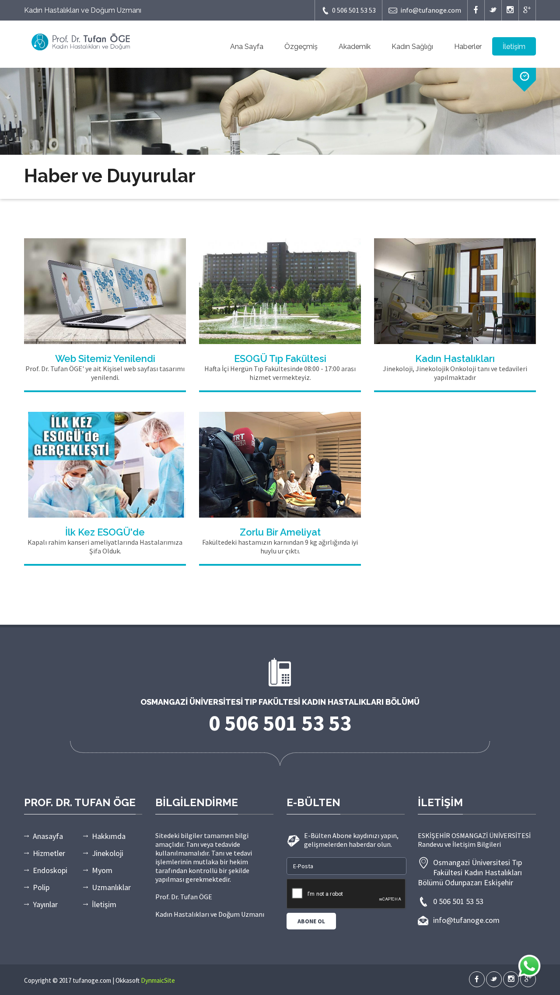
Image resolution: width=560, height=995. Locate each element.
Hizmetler (49, 853)
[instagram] (510, 10)
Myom (102, 870)
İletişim (514, 46)
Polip (41, 887)
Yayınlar (45, 904)
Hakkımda (109, 836)
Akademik (355, 46)
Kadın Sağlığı (412, 46)
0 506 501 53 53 (354, 10)
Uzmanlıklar (111, 887)
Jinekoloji (107, 853)
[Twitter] (493, 10)
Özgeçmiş (301, 46)
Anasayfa (48, 836)
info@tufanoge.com (430, 10)
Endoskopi (50, 870)
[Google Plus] (527, 10)
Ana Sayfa (246, 46)
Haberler (468, 46)
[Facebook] (476, 10)
